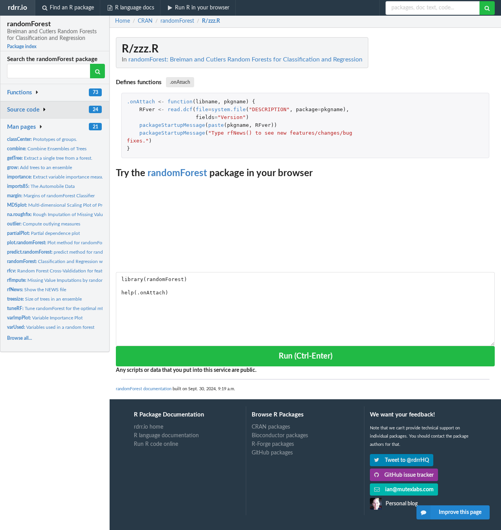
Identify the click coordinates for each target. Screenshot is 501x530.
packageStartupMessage (172, 125)
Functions (19, 93)
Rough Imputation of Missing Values (57, 214)
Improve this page (460, 512)
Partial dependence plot (43, 233)
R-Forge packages (273, 444)
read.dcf (180, 109)
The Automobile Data (41, 186)
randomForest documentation (143, 389)
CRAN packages (271, 427)
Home (122, 21)
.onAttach (180, 82)
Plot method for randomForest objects (66, 242)
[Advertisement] (436, 154)
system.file (228, 109)
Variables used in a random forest (50, 327)
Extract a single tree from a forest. (49, 158)
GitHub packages (272, 453)
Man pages (21, 127)
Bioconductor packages (280, 435)
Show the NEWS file (36, 289)
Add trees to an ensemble (39, 167)
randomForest (177, 173)
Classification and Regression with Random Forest (74, 261)
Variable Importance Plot (45, 317)
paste (216, 125)
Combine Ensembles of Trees (47, 148)
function (180, 102)
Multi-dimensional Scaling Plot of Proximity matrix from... (76, 205)
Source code (23, 110)
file (202, 109)
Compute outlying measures (43, 224)
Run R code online (156, 444)
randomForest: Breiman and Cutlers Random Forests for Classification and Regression (245, 59)
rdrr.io (17, 7)
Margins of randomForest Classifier (51, 195)
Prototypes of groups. (42, 139)
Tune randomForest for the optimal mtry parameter (68, 308)
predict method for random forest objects (73, 252)
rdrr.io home (148, 427)
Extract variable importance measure (57, 177)
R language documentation (166, 435)
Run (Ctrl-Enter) (305, 356)
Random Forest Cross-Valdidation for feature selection (67, 271)
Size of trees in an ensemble (44, 299)
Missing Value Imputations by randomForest (62, 280)
